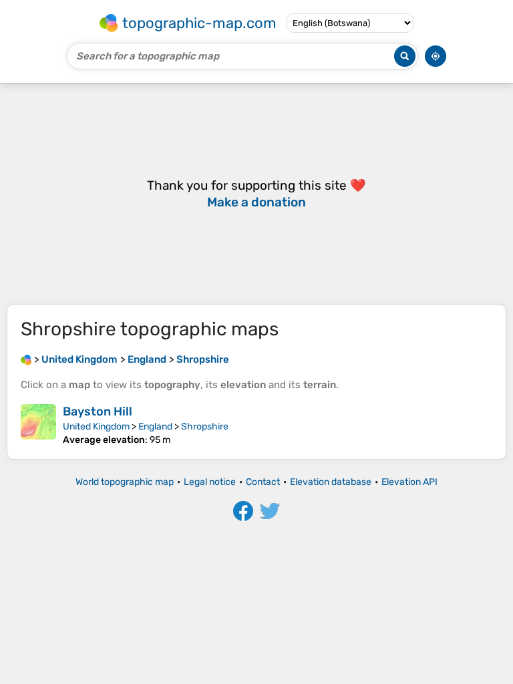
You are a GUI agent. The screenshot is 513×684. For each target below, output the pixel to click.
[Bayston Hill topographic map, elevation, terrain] (38, 425)
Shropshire (204, 426)
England (155, 426)
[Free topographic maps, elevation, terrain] (26, 359)
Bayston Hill (97, 411)
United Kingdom (96, 426)
